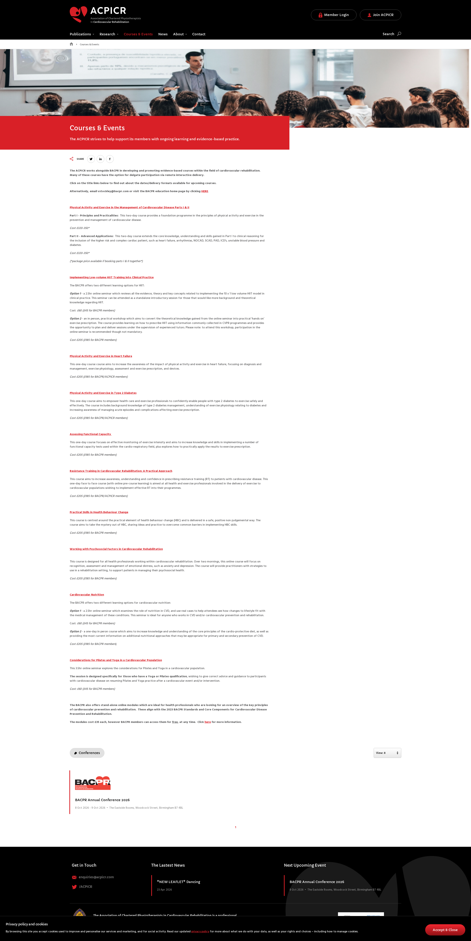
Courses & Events (89, 44)
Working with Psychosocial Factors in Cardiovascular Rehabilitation (116, 549)
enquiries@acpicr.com (96, 877)
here (208, 722)
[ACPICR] (105, 14)
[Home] (71, 45)
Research (108, 34)
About (179, 34)
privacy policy (200, 931)
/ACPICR (85, 887)
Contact (198, 34)
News (163, 34)
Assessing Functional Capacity (91, 434)
